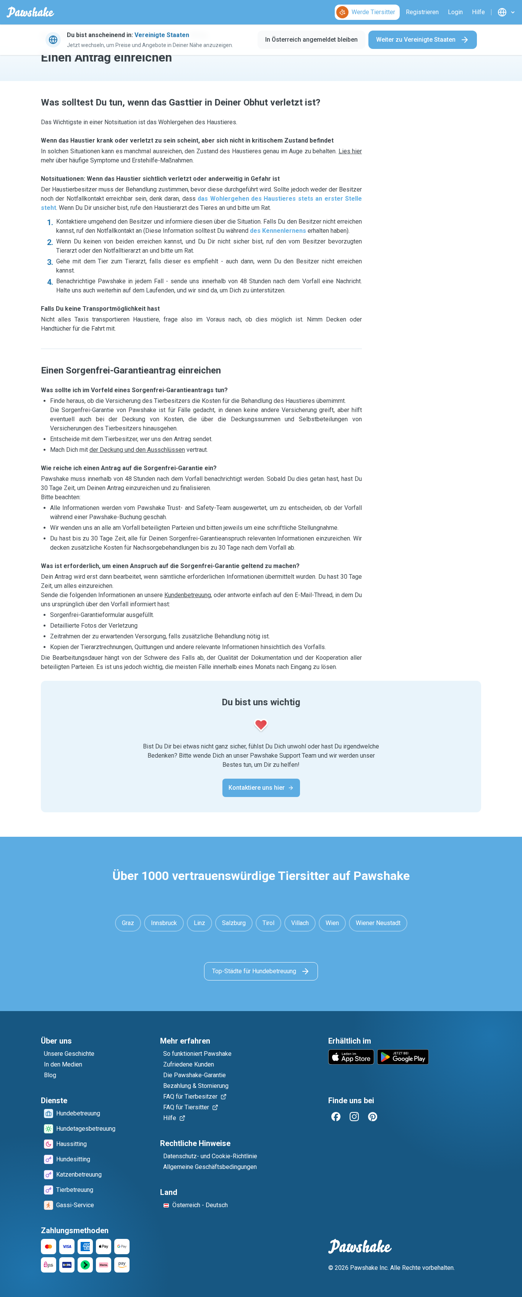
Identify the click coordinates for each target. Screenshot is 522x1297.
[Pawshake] (30, 12)
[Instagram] (354, 1116)
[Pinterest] (372, 1116)
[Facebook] (336, 1116)
